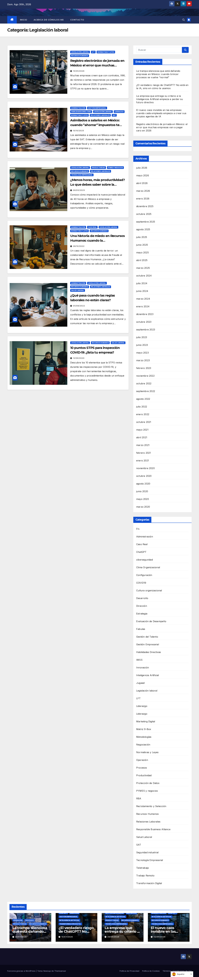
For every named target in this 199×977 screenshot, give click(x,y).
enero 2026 (142, 198)
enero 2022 (142, 414)
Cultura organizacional (149, 590)
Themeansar (60, 971)
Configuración (144, 575)
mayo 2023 (142, 352)
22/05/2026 (159, 937)
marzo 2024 (143, 298)
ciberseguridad (144, 559)
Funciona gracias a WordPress (21, 971)
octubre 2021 (143, 422)
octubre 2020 (144, 475)
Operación (142, 760)
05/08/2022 (79, 306)
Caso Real (92, 227)
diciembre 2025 (144, 206)
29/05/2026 (113, 937)
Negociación (143, 744)
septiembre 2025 (145, 221)
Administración (78, 108)
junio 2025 (142, 244)
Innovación (142, 667)
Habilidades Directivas (81, 112)
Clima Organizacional (148, 567)
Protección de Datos (147, 783)
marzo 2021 (142, 445)
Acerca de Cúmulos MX (49, 19)
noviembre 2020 (145, 468)
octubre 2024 (144, 275)
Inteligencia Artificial (147, 675)
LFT (93, 52)
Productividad (98, 167)
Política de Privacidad (129, 971)
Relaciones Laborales (100, 115)
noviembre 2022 (145, 375)
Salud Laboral (77, 290)
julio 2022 (141, 406)
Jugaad (140, 682)
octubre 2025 (143, 214)
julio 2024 (141, 283)
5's (138, 528)
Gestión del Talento (147, 636)
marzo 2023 (143, 360)
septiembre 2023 (145, 329)
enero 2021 (142, 460)
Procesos (141, 767)
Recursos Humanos (79, 56)
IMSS (139, 659)
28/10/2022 (78, 246)
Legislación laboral (80, 52)
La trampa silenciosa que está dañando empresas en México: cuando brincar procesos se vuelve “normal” (158, 74)
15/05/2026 (78, 71)
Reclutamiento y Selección (151, 806)
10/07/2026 (67, 937)
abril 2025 (141, 260)
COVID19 (141, 582)
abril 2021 (141, 437)
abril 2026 (142, 183)
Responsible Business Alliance (153, 829)
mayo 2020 (142, 499)
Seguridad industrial (147, 852)
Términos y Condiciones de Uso (177, 971)
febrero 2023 (143, 368)
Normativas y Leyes (105, 52)
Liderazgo (119, 112)
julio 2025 (141, 237)
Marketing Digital (145, 721)
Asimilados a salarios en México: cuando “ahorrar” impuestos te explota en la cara (95, 125)
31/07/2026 (21, 937)
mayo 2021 (142, 429)
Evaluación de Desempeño (151, 621)
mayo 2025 (142, 252)
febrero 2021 (143, 452)
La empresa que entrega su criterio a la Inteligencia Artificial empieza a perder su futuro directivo (159, 99)
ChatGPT (141, 551)
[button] (183, 19)
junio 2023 (142, 344)
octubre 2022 (143, 383)
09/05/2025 (79, 190)
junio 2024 (142, 291)
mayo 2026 (142, 175)
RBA (138, 798)
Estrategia (141, 613)
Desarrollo (142, 598)
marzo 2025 (143, 267)
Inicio (23, 19)
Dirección (141, 605)
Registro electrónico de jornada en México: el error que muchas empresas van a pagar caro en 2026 (98, 65)
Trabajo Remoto (145, 875)
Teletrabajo (142, 867)
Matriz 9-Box (143, 729)
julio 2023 (141, 337)
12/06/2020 (78, 358)
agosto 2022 (143, 398)
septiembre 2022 (145, 391)
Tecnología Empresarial (82, 175)
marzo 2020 (143, 506)
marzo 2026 (143, 190)
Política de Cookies (151, 971)
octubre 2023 (143, 321)
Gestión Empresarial (97, 108)
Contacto (77, 19)
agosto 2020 (143, 483)
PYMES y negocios (115, 167)
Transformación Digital (149, 883)
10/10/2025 (78, 131)
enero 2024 (142, 306)
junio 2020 (142, 491)
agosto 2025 (143, 229)
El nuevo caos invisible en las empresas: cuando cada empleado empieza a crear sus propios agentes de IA (161, 113)
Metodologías (143, 736)
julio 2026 (141, 167)
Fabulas (140, 629)
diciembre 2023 (144, 314)
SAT (114, 115)
